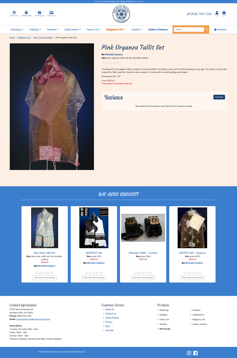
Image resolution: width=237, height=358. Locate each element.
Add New (219, 97)
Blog (108, 326)
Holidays (196, 310)
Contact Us (111, 313)
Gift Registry (39, 16)
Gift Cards (51, 16)
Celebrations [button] (72, 29)
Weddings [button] (15, 29)
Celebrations (198, 315)
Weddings (164, 310)
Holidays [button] (34, 29)
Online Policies (112, 317)
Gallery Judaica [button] (158, 29)
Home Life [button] (92, 29)
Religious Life (198, 319)
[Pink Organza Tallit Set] (52, 106)
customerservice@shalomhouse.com (33, 319)
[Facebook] (195, 353)
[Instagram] (189, 353)
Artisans (222, 29)
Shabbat (163, 315)
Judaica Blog (26, 15)
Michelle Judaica (114, 54)
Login (217, 16)
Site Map (109, 330)
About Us (14, 15)
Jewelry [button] (135, 29)
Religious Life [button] (114, 29)
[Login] (217, 12)
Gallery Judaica (199, 324)
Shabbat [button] (51, 29)
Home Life (164, 319)
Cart (224, 14)
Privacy (109, 322)
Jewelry (163, 324)
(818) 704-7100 (201, 14)
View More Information (44, 277)
